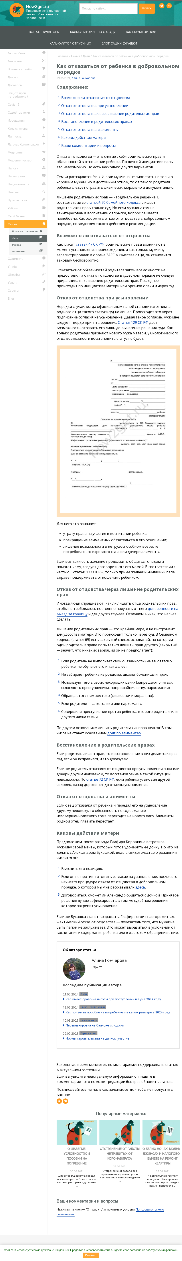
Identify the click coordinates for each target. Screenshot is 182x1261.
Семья (75, 56)
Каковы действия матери (83, 137)
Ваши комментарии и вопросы (88, 145)
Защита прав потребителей (18, 95)
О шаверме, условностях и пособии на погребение (77, 1156)
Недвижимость (89, 1020)
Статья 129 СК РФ (133, 322)
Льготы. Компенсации (93, 1007)
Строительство (88, 1033)
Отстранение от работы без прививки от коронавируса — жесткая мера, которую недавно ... (120, 1176)
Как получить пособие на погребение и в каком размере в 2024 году (118, 1012)
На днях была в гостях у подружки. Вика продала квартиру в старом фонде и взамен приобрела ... (162, 1180)
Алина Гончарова (83, 78)
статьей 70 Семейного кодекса (113, 202)
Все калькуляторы (44, 32)
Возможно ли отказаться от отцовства (95, 97)
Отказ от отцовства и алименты (89, 129)
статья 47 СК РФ (90, 244)
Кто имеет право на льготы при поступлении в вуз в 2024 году (113, 999)
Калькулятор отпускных (70, 43)
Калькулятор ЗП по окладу (93, 32)
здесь (140, 887)
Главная (62, 56)
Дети (86, 56)
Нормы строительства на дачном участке (97, 1038)
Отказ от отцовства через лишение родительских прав (110, 113)
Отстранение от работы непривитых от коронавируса (120, 1153)
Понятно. (91, 1255)
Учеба (84, 993)
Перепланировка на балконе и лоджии (95, 1025)
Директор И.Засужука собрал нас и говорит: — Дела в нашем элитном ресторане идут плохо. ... (76, 1180)
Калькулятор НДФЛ (142, 32)
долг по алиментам (124, 733)
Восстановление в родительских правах (96, 121)
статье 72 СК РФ (100, 779)
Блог (11, 299)
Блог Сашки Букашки (119, 43)
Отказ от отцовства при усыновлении (94, 105)
